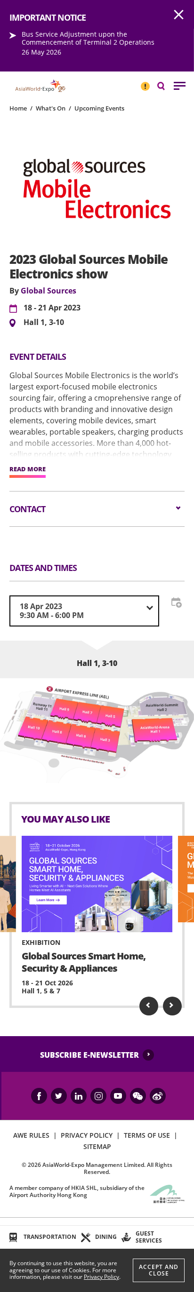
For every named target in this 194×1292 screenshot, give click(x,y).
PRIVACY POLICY (87, 1135)
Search (165, 85)
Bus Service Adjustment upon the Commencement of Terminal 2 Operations (88, 38)
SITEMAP (97, 1146)
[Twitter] (59, 1096)
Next (172, 1006)
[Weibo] (158, 1096)
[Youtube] (118, 1096)
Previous (148, 1006)
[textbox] (84, 611)
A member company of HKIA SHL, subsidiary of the (77, 1191)
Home (18, 108)
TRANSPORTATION (50, 1237)
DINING (106, 1237)
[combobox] (84, 610)
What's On (50, 108)
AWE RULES (31, 1135)
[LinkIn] (79, 1096)
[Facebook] (39, 1096)
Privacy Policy (101, 1277)
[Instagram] (98, 1096)
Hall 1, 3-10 (44, 322)
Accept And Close (158, 1270)
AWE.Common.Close (179, 15)
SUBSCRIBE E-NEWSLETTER (89, 1055)
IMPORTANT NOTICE (145, 82)
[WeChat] (138, 1096)
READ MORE (27, 469)
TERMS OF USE (147, 1135)
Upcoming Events (99, 108)
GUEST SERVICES (149, 1236)
